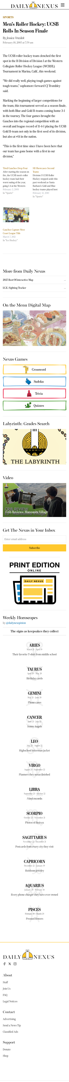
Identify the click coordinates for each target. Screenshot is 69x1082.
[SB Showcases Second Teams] (48, 182)
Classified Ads (10, 1031)
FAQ (5, 995)
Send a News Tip (12, 1025)
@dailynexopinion (16, 623)
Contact (9, 1011)
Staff (5, 982)
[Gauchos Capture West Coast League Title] (16, 214)
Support (9, 1042)
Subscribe (34, 547)
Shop (5, 1055)
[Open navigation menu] (62, 4)
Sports (8, 17)
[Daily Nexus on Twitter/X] (9, 963)
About (7, 974)
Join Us (6, 988)
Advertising (9, 1019)
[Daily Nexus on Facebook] (4, 963)
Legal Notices (10, 1001)
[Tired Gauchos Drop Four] (18, 180)
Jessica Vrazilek (15, 38)
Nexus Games (15, 359)
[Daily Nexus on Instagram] (15, 963)
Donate (7, 1049)
